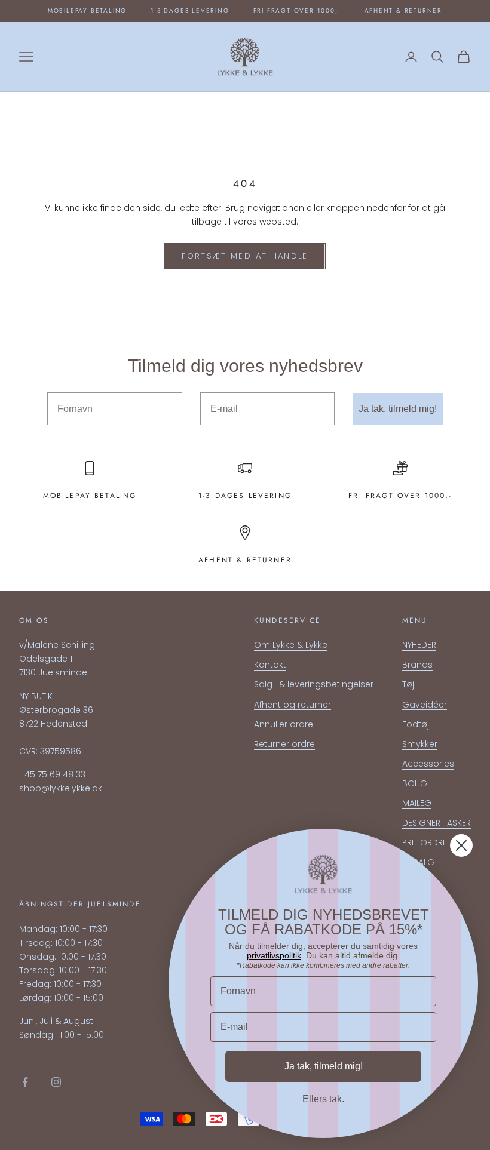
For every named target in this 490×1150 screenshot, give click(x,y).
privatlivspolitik (274, 955)
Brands (417, 665)
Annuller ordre (283, 724)
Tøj (408, 684)
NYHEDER (419, 645)
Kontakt (270, 665)
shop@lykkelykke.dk (60, 788)
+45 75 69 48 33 (52, 774)
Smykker (419, 744)
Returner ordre (284, 744)
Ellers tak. (323, 1099)
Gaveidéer (424, 705)
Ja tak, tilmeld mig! (398, 409)
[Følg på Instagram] (56, 1082)
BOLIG (414, 783)
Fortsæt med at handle (245, 256)
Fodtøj (415, 724)
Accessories (428, 764)
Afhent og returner (292, 705)
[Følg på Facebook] (25, 1082)
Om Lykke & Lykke (290, 645)
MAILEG (416, 803)
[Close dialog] (461, 845)
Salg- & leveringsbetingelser (313, 684)
